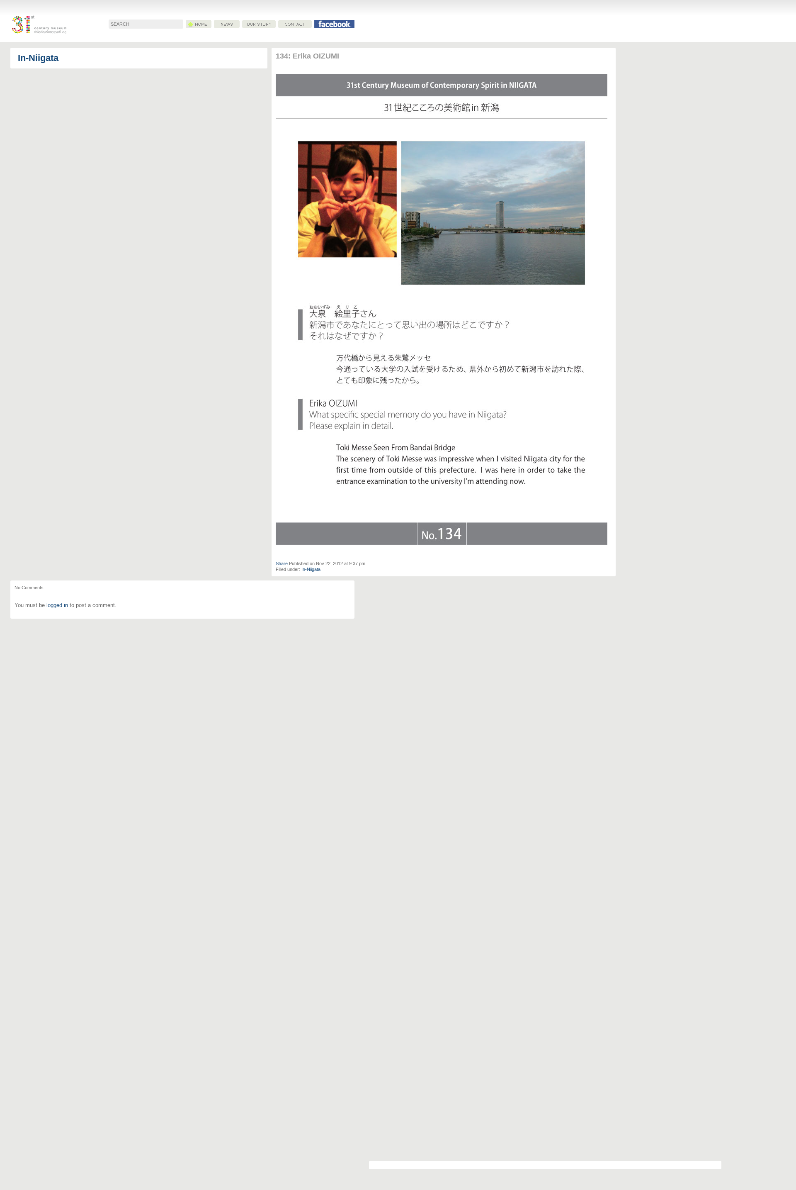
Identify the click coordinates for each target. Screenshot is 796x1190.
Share (282, 563)
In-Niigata (38, 58)
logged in (57, 605)
